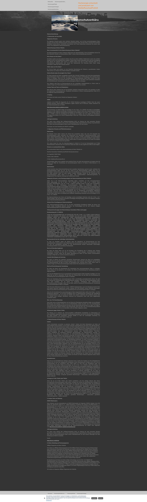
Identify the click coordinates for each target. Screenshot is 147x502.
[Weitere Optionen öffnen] (61, 9)
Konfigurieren (49, 500)
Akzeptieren (94, 498)
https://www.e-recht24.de (53, 440)
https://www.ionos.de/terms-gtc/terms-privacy (57, 107)
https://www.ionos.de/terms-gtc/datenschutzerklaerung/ (62, 426)
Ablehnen (101, 498)
